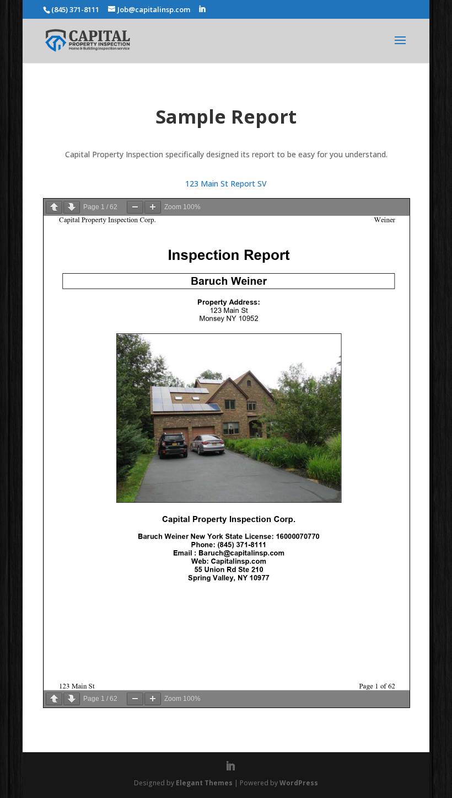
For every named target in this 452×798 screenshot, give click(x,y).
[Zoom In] (152, 207)
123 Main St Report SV (226, 183)
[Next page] (71, 207)
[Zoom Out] (135, 207)
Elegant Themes (204, 783)
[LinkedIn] (202, 9)
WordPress (298, 783)
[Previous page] (54, 207)
